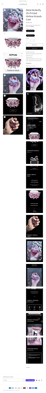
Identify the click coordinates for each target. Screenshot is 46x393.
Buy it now (34, 48)
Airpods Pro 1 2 (30, 35)
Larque (6, 390)
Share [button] (28, 367)
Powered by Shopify (11, 390)
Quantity (27, 38)
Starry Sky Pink (30, 30)
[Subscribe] (23, 380)
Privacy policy (17, 390)
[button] (2, 4)
